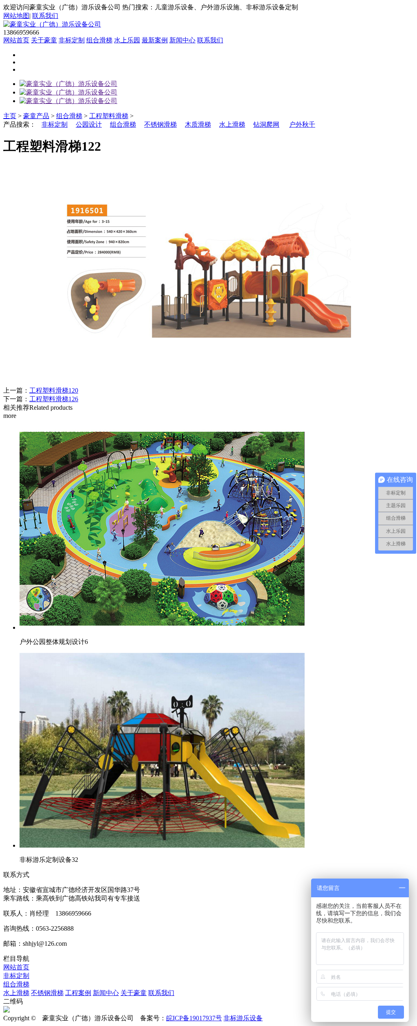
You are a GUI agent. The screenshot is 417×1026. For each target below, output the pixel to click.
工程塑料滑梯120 (53, 390)
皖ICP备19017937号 (194, 1018)
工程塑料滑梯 (108, 115)
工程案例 (78, 992)
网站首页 (16, 40)
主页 (9, 115)
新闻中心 (182, 40)
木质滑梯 (198, 124)
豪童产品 (36, 115)
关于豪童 (44, 40)
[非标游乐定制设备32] (162, 845)
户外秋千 (302, 124)
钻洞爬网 (266, 124)
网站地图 (16, 15)
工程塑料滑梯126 (53, 398)
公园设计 (89, 124)
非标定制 (72, 40)
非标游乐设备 (243, 1018)
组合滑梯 (99, 40)
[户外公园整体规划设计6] (162, 627)
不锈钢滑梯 (160, 124)
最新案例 (155, 40)
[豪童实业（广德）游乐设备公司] (68, 83)
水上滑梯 (232, 124)
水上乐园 (127, 40)
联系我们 (45, 15)
